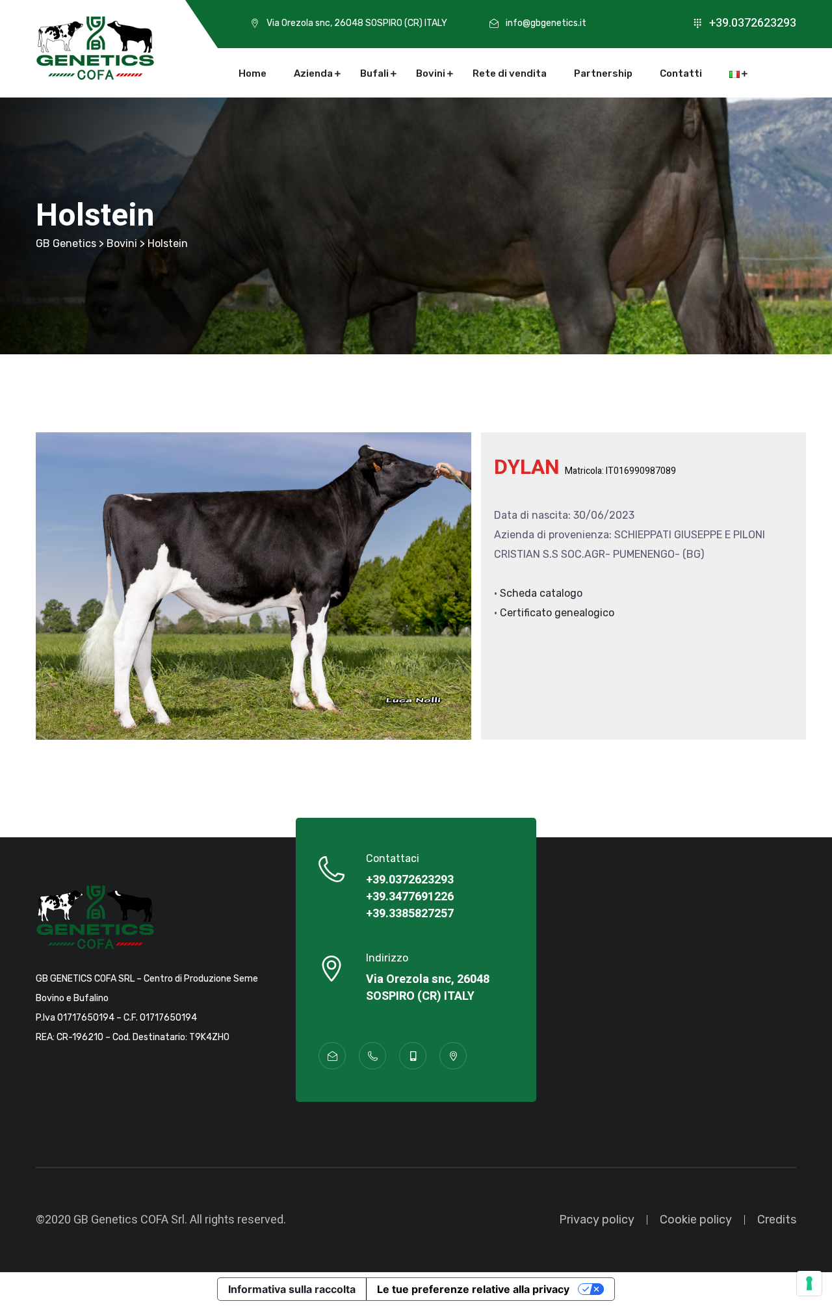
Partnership (603, 73)
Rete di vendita (510, 73)
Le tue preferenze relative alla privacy (473, 1289)
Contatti (681, 73)
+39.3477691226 (410, 897)
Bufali (374, 73)
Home (252, 73)
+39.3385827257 (410, 914)
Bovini (430, 73)
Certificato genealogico (557, 613)
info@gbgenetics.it (546, 23)
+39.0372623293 (752, 23)
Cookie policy (696, 1219)
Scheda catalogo (541, 593)
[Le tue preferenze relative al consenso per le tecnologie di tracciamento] (809, 1283)
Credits (776, 1219)
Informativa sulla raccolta (292, 1289)
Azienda (313, 73)
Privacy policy (596, 1219)
